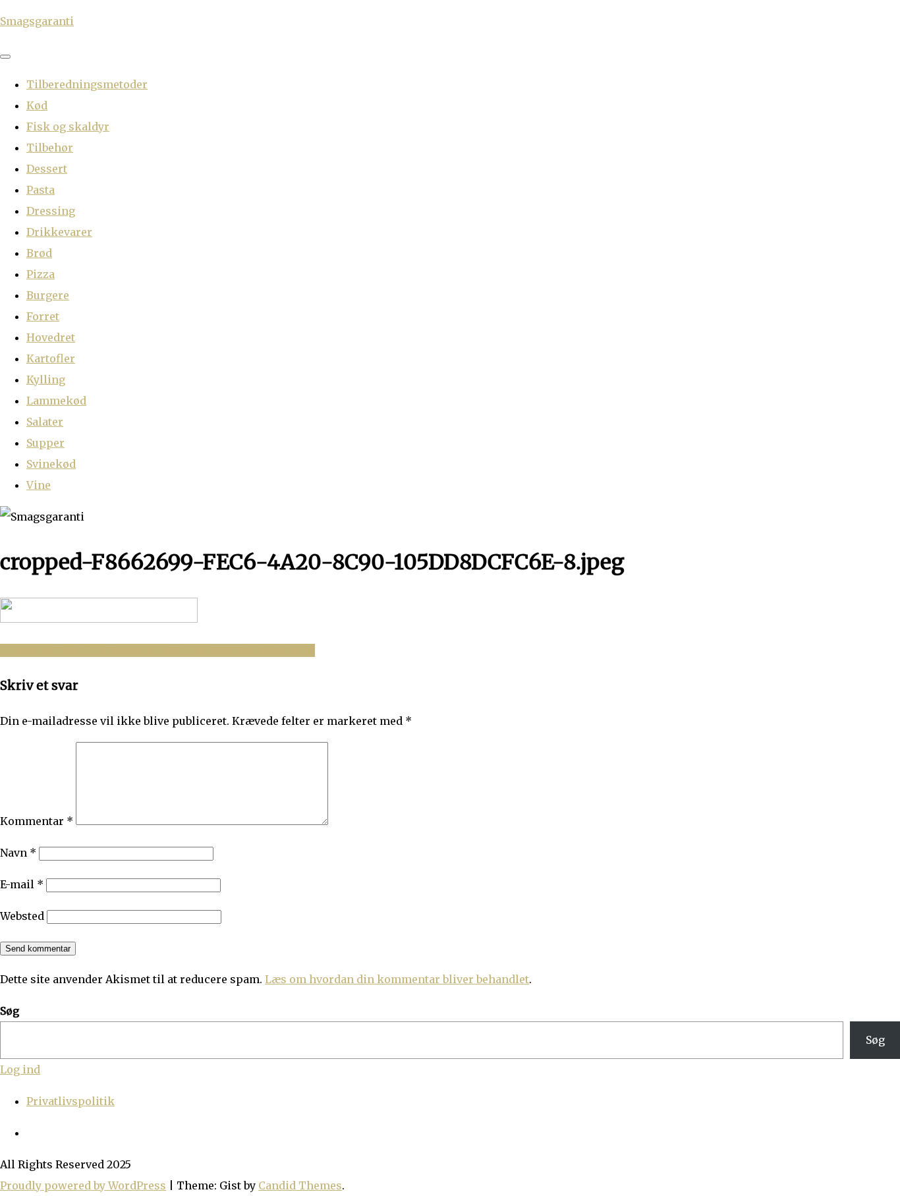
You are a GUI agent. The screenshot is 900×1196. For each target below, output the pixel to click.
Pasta (40, 189)
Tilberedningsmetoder (87, 84)
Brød (39, 253)
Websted (22, 916)
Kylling (45, 379)
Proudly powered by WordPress (83, 1185)
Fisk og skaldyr (67, 126)
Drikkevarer (59, 232)
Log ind (20, 1069)
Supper (45, 442)
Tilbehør (49, 147)
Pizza (40, 274)
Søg (9, 1010)
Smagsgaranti (37, 21)
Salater (44, 421)
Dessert (46, 168)
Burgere (47, 295)
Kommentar (36, 821)
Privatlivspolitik (70, 1101)
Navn (18, 852)
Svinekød (51, 463)
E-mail (21, 884)
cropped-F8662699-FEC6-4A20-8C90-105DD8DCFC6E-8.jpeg (157, 650)
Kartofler (50, 358)
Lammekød (56, 400)
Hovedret (50, 337)
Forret (42, 316)
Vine (38, 485)
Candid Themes (300, 1185)
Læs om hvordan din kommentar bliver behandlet (397, 979)
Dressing (50, 210)
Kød (36, 105)
